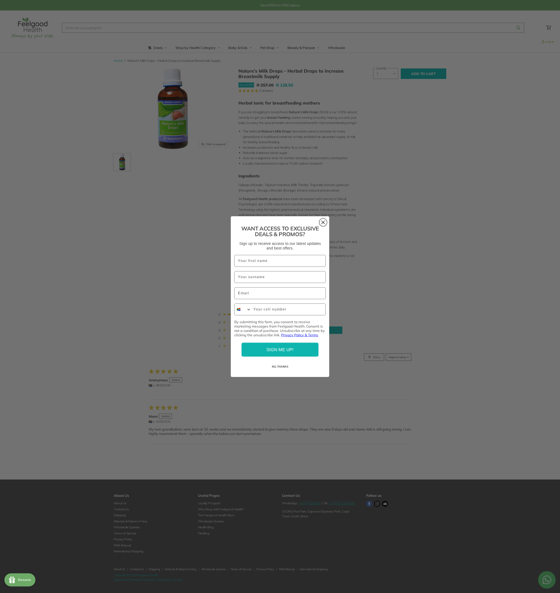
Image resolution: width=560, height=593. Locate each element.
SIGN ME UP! (280, 349)
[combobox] (242, 309)
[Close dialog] (323, 222)
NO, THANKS (280, 366)
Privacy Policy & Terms (299, 335)
